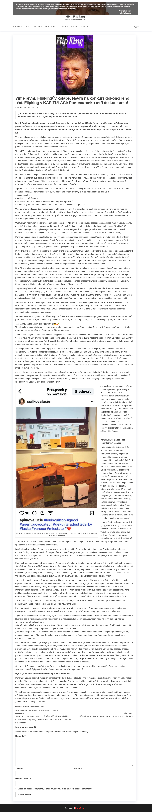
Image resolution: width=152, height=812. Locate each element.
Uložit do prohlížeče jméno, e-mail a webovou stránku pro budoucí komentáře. (55, 789)
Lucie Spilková (32, 710)
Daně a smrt (31, 108)
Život (27, 27)
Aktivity (38, 27)
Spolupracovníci (68, 27)
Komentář (20, 736)
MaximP (55, 710)
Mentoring (50, 27)
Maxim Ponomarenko (45, 710)
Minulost (17, 27)
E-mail (78, 769)
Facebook (138, 26)
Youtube (134, 26)
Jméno (19, 769)
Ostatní (84, 27)
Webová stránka (23, 779)
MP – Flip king (75, 16)
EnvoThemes (81, 808)
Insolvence (23, 710)
